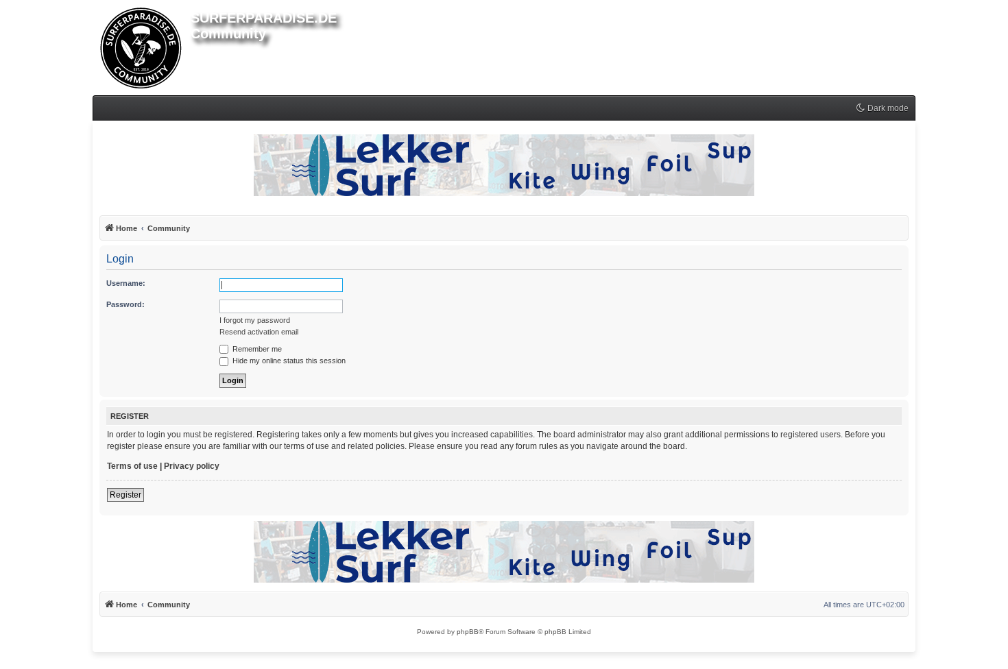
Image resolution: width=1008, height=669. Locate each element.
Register (125, 495)
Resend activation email (258, 332)
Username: (125, 283)
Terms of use (132, 466)
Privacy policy (191, 466)
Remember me (256, 349)
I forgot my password (254, 320)
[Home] (142, 45)
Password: (125, 304)
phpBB (468, 631)
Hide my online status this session (288, 360)
